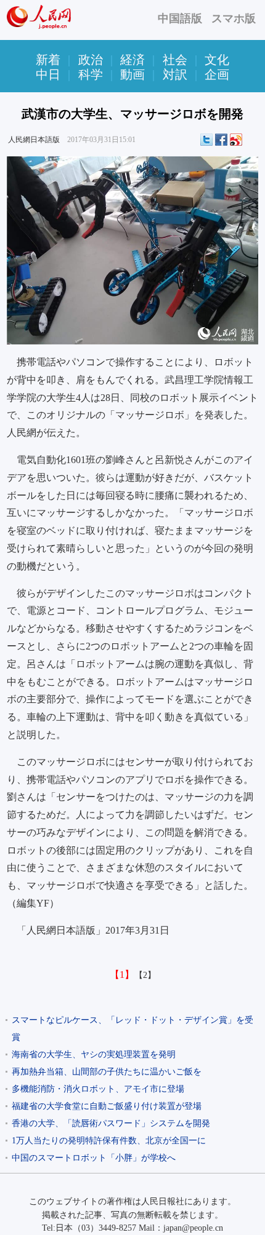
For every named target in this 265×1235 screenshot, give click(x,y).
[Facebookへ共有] (221, 139)
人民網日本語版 (34, 139)
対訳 (175, 74)
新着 (48, 59)
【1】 (122, 974)
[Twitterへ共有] (206, 139)
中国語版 (180, 18)
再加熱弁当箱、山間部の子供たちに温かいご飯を (107, 1071)
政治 (90, 59)
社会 (175, 59)
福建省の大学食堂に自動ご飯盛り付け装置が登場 (107, 1106)
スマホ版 (233, 18)
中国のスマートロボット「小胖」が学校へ (94, 1157)
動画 (132, 74)
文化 (217, 59)
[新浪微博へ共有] (236, 139)
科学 (90, 74)
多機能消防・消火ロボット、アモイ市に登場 (98, 1089)
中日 (48, 74)
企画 (217, 74)
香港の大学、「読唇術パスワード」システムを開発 (111, 1123)
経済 (132, 59)
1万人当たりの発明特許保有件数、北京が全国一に (109, 1140)
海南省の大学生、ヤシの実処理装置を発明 (94, 1054)
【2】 (145, 975)
